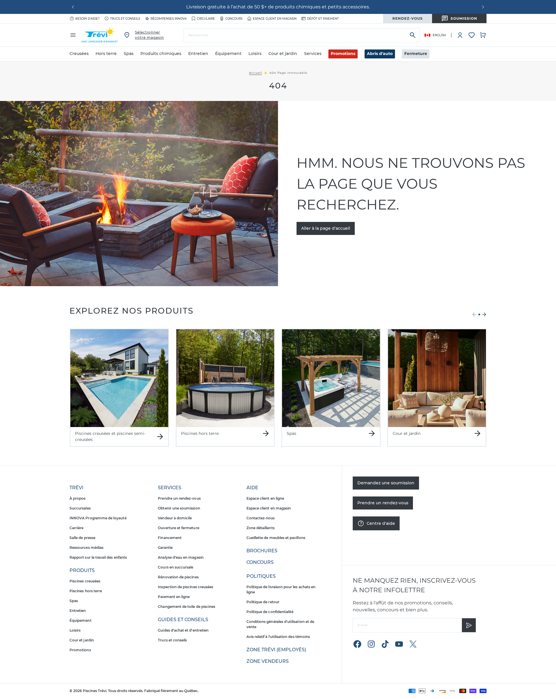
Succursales (80, 508)
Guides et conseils (183, 619)
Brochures (261, 550)
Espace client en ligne (265, 498)
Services (169, 487)
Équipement (81, 620)
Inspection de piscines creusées (185, 587)
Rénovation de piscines (178, 577)
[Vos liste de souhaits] (471, 35)
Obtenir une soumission (179, 508)
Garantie (165, 547)
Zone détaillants (260, 528)
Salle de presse (82, 538)
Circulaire (206, 19)
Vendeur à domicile (175, 518)
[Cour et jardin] (437, 378)
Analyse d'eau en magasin (180, 557)
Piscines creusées (85, 581)
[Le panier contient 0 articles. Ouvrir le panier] (483, 35)
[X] (413, 644)
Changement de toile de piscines (186, 606)
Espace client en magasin (275, 19)
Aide (252, 487)
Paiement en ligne (174, 597)
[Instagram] (371, 644)
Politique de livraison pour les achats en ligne (280, 589)
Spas (74, 601)
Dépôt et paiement (323, 19)
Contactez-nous (260, 518)
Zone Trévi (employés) (276, 649)
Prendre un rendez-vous (179, 498)
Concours (233, 19)
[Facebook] (357, 644)
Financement (170, 538)
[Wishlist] (471, 35)
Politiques (261, 576)
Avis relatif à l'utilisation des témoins (278, 636)
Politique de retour (262, 602)
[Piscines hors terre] (225, 378)
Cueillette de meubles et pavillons (275, 538)
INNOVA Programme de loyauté (98, 518)
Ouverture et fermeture (178, 528)
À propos (77, 498)
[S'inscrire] (469, 625)
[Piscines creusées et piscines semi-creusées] (119, 378)
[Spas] (331, 378)
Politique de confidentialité (270, 612)
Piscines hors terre (86, 591)
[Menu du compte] (460, 35)
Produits (82, 570)
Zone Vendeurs (267, 661)
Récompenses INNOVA (168, 19)
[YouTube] (399, 644)
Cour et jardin (82, 640)
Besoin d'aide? (87, 19)
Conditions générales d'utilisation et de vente (280, 624)
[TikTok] (385, 644)
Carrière (76, 528)
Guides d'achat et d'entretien (183, 630)
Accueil (255, 73)
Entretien (78, 610)
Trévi (76, 487)
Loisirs (75, 630)
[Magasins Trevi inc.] (100, 35)
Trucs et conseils (125, 19)
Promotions (343, 53)
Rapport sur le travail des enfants (98, 557)
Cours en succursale (175, 567)
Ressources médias (86, 547)
